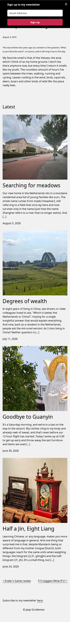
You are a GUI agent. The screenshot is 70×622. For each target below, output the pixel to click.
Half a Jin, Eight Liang (15, 460)
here (40, 600)
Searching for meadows (17, 116)
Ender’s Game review (18, 581)
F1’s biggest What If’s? (51, 581)
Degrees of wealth (14, 232)
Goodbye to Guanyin (15, 348)
